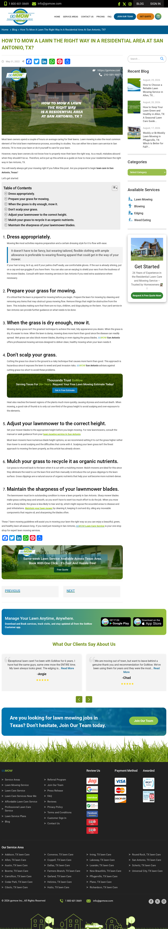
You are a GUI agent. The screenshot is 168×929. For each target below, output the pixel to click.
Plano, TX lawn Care (101, 881)
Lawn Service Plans (15, 816)
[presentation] (79, 699)
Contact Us (87, 16)
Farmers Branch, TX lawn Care (63, 871)
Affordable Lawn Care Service (21, 801)
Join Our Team (143, 720)
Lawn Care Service (15, 790)
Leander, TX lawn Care (102, 865)
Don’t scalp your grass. (23, 209)
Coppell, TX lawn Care (59, 860)
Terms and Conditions (59, 812)
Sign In (155, 3)
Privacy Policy (55, 807)
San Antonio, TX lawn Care (146, 860)
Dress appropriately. (21, 193)
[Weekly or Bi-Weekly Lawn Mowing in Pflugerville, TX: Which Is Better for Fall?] (134, 132)
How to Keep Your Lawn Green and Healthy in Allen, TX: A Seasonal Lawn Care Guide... (154, 114)
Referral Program (56, 779)
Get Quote (145, 16)
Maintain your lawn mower (38, 508)
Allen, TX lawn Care (15, 860)
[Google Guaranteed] (92, 806)
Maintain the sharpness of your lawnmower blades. (41, 225)
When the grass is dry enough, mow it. (33, 204)
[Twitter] (124, 4)
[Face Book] (92, 815)
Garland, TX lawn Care (59, 876)
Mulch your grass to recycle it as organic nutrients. (41, 220)
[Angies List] (92, 782)
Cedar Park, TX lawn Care (18, 881)
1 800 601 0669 (19, 3)
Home (57, 16)
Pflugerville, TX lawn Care (103, 876)
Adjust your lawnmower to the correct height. (37, 214)
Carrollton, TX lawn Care (18, 876)
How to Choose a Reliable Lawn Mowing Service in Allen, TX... (153, 90)
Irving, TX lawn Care (100, 854)
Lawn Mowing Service (17, 785)
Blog (140, 3)
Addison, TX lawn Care (17, 854)
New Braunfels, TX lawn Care (105, 871)
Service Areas (70, 16)
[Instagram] (130, 4)
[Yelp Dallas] (92, 823)
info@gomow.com (103, 900)
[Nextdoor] (92, 798)
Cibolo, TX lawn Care (16, 887)
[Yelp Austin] (92, 831)
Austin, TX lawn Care (16, 865)
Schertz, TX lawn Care (144, 865)
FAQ (109, 16)
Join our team (125, 16)
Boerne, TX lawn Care (16, 871)
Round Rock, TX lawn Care (146, 854)
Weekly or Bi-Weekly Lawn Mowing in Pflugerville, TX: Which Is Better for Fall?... (154, 139)
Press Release (55, 790)
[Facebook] (119, 4)
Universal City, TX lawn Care (147, 871)
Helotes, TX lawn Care (59, 881)
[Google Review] (92, 790)
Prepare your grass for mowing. (28, 199)
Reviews (51, 801)
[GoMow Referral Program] (157, 16)
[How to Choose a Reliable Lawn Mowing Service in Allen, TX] (134, 84)
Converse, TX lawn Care (60, 854)
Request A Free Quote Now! (147, 295)
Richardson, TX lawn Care (104, 887)
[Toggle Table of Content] (113, 188)
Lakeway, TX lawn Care (102, 860)
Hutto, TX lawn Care (58, 887)
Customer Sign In (56, 818)
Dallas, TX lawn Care (58, 865)
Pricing (100, 16)
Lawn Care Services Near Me (20, 796)
